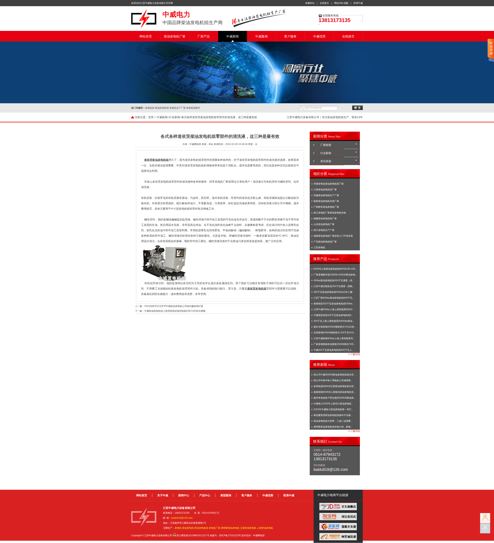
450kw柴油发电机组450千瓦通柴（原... (334, 280)
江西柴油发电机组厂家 (325, 189)
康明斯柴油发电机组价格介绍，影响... (333, 426)
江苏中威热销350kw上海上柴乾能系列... (334, 338)
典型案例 (225, 495)
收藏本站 (310, 3)
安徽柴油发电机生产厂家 (326, 195)
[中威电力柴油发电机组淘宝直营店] (338, 519)
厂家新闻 (325, 145)
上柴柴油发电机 (265, 528)
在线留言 (324, 3)
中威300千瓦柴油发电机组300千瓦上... (334, 350)
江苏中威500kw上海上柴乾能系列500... (334, 309)
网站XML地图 (341, 3)
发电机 (178, 528)
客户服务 (290, 36)
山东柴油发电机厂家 (324, 224)
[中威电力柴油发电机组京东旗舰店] (338, 509)
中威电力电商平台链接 (332, 495)
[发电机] (143, 28)
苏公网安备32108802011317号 (193, 535)
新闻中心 (183, 495)
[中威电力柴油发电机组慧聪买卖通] (338, 529)
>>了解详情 (354, 354)
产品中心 (204, 495)
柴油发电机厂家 (174, 36)
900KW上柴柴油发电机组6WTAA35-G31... (335, 269)
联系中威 (358, 3)
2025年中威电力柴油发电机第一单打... (333, 409)
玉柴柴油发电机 (248, 528)
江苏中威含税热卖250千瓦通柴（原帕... (334, 286)
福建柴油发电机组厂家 (325, 218)
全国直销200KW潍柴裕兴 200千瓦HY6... (334, 332)
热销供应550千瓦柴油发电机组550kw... (334, 303)
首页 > (152, 117)
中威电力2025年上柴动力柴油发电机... (333, 403)
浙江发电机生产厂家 (324, 230)
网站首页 (146, 36)
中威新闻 (232, 36)
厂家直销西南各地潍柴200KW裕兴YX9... (334, 344)
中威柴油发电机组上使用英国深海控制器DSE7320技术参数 (175, 311)
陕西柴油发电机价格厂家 (326, 201)
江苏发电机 (319, 247)
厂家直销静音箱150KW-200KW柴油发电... (335, 274)
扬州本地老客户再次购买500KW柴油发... (334, 397)
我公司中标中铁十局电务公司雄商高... (333, 380)
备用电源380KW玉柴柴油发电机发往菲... (334, 386)
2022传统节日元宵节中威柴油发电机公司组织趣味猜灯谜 (173, 306)
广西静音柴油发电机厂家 (326, 207)
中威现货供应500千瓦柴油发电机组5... (333, 315)
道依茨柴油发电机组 (156, 159)
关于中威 (162, 495)
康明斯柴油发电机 (230, 528)
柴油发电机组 (201, 528)
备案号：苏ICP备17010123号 (225, 535)
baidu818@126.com (182, 518)
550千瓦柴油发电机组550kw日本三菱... (334, 292)
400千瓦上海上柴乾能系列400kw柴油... (334, 321)
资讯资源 (325, 161)
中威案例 (261, 36)
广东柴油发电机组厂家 (325, 241)
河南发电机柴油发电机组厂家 (329, 183)
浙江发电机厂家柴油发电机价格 (330, 212)
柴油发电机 (188, 528)
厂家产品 (203, 36)
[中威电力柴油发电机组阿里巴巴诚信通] (338, 539)
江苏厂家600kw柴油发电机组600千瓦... (334, 297)
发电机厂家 (214, 528)
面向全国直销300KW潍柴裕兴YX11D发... (335, 326)
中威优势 (319, 36)
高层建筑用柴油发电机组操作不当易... (333, 415)
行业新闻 (174, 117)
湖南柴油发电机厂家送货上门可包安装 (333, 236)
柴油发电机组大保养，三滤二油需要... (333, 421)
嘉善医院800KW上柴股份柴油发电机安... (334, 392)
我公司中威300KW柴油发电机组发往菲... (334, 374)
